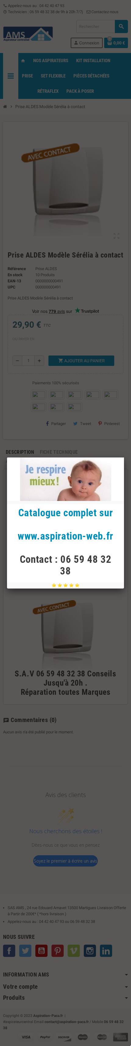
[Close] (124, 457)
